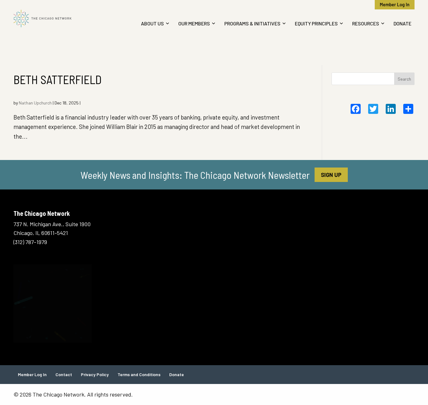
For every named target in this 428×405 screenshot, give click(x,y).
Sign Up (331, 174)
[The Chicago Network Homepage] (59, 18)
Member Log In (395, 4)
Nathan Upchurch (35, 102)
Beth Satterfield (57, 79)
